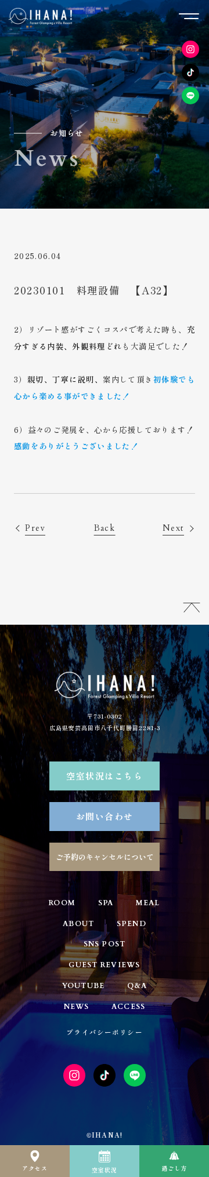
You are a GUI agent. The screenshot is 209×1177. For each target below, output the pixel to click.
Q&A (137, 986)
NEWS (76, 1007)
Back (105, 528)
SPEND (131, 924)
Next (173, 528)
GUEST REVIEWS (104, 965)
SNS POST (105, 944)
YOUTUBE (83, 986)
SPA (106, 903)
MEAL (148, 903)
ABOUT (78, 924)
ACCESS (128, 1007)
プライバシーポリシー (104, 1032)
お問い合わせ (105, 816)
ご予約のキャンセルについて (105, 856)
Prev (35, 528)
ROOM (62, 903)
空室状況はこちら (104, 776)
